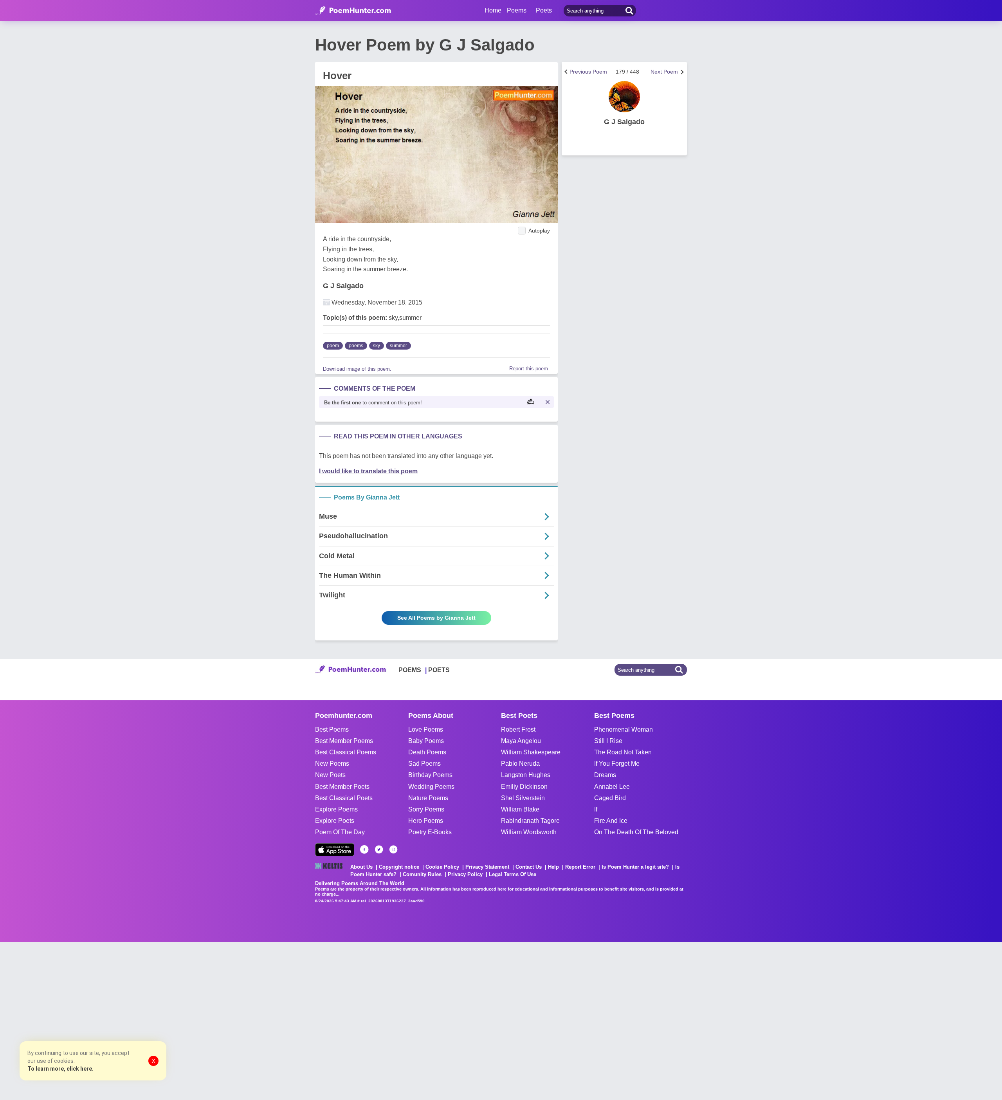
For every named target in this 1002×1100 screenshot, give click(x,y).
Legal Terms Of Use (512, 874)
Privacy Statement (487, 867)
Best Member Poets (342, 786)
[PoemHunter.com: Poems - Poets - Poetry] (353, 10)
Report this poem (528, 368)
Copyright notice (399, 867)
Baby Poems (426, 741)
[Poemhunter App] (334, 849)
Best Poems (332, 729)
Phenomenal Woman (623, 729)
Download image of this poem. (357, 369)
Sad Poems (424, 763)
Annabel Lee (612, 786)
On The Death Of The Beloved (636, 832)
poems (356, 345)
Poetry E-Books (430, 832)
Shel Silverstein (523, 798)
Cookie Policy (442, 867)
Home (493, 10)
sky (376, 345)
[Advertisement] (117, 1020)
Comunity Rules (422, 874)
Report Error (580, 867)
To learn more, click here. (60, 1069)
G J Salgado (343, 286)
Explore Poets (334, 820)
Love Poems (425, 729)
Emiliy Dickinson (524, 786)
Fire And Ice (610, 820)
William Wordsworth (529, 832)
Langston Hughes (525, 775)
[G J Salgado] (624, 96)
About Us (361, 867)
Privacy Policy (465, 874)
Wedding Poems (431, 786)
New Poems (332, 763)
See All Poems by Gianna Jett (436, 618)
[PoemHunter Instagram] (393, 849)
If (595, 809)
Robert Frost (518, 729)
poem (333, 345)
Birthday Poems (430, 775)
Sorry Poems (426, 809)
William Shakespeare (530, 752)
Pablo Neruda (520, 763)
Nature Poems (428, 798)
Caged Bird (610, 798)
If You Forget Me (617, 763)
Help (553, 867)
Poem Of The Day (340, 832)
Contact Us (528, 867)
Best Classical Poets (344, 798)
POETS (439, 670)
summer (398, 345)
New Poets (330, 775)
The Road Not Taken (623, 752)
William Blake (520, 809)
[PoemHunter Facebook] (364, 849)
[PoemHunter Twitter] (379, 849)
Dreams (605, 775)
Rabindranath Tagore (530, 820)
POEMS (409, 670)
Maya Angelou (521, 741)
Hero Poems (425, 820)
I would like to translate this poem (368, 471)
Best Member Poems (344, 741)
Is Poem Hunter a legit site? (635, 867)
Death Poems (427, 752)
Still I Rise (608, 741)
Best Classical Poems (345, 752)
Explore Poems (336, 809)
